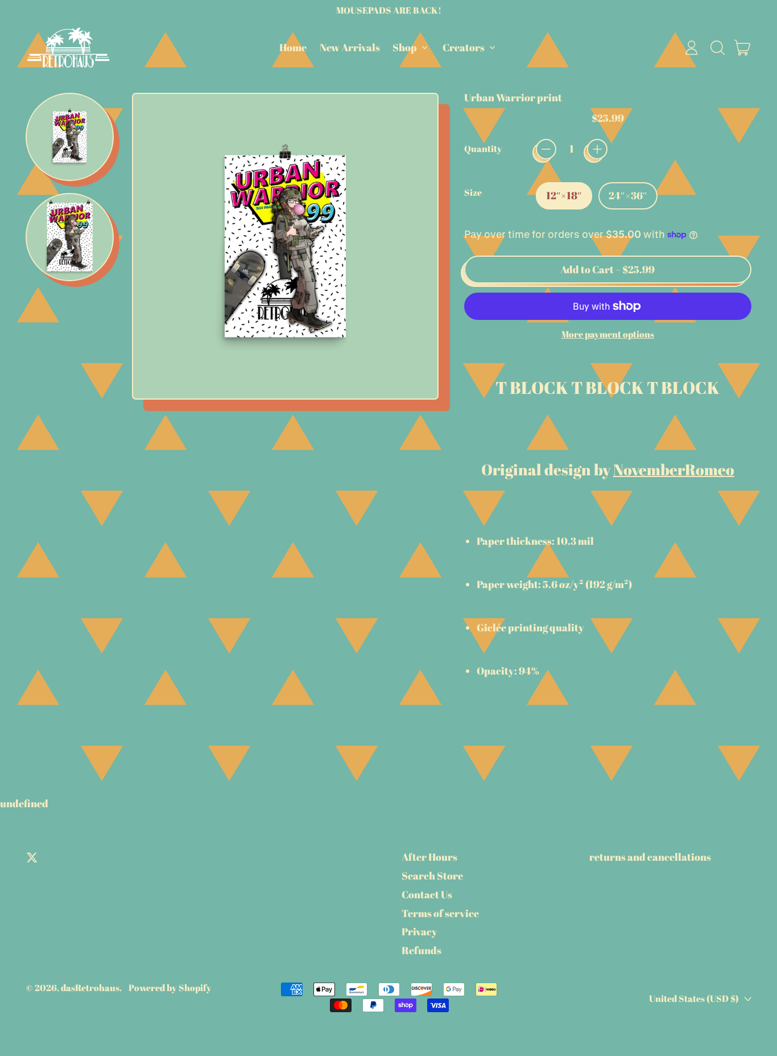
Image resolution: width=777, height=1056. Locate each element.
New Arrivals (350, 47)
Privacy (419, 931)
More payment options (607, 334)
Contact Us (427, 894)
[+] (597, 149)
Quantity (483, 148)
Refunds (421, 950)
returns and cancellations (650, 857)
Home (293, 47)
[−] (546, 149)
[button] (717, 48)
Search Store (432, 875)
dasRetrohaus (90, 987)
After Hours (429, 857)
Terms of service (440, 913)
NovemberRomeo (673, 469)
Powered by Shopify (170, 987)
